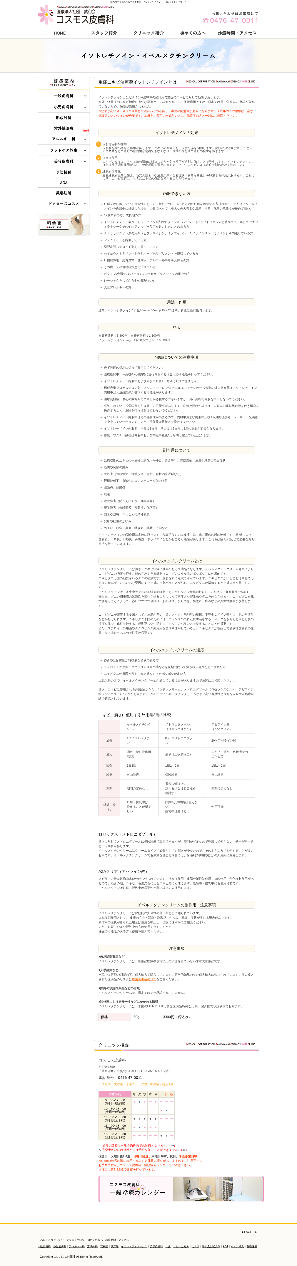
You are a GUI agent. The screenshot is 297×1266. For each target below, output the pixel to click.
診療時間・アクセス (237, 33)
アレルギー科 (63, 138)
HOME (60, 33)
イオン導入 (237, 1246)
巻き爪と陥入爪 (211, 1246)
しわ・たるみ (181, 1246)
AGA (64, 182)
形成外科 (64, 117)
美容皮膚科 (63, 161)
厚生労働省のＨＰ (144, 979)
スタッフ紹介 (104, 33)
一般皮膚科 (63, 95)
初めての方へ (193, 33)
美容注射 (64, 192)
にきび (195, 1246)
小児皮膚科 (63, 106)
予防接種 (64, 172)
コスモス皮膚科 (64, 1256)
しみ (168, 1246)
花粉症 (104, 1246)
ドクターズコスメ (63, 203)
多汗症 (114, 1246)
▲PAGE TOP (250, 1232)
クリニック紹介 (148, 33)
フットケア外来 (63, 150)
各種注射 (252, 1246)
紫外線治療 (63, 128)
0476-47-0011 (130, 1077)
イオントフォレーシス (134, 1246)
